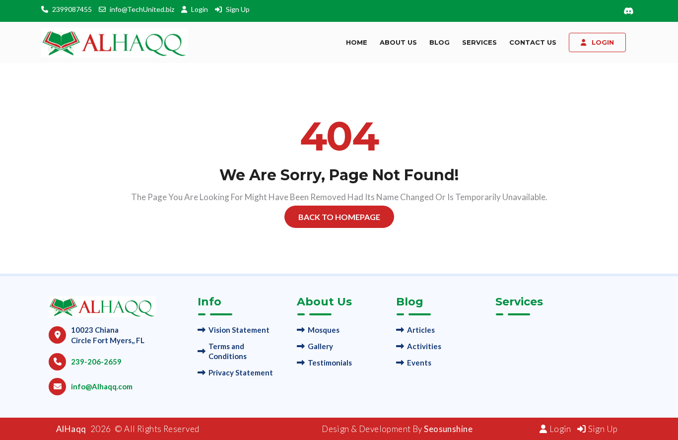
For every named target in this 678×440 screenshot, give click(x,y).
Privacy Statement (240, 372)
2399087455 (72, 9)
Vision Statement (239, 329)
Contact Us (532, 42)
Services (479, 42)
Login (200, 9)
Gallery (320, 346)
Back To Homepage (339, 216)
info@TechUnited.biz (142, 9)
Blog (439, 42)
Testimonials (330, 362)
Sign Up (238, 9)
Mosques (323, 329)
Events (419, 362)
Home (356, 42)
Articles (421, 329)
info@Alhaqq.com (102, 386)
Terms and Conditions (227, 351)
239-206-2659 (96, 361)
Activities (424, 346)
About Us (398, 42)
